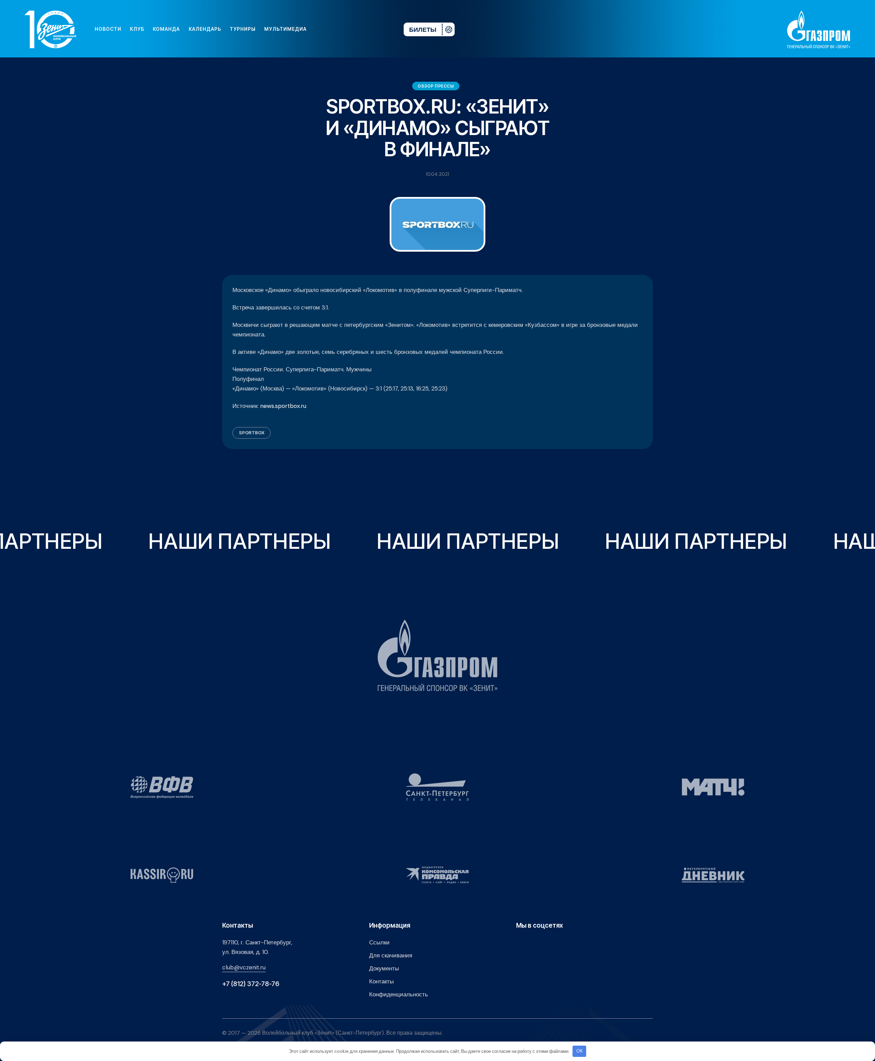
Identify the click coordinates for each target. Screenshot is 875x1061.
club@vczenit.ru (244, 967)
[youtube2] (335, 29)
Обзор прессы (436, 86)
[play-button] (346, 29)
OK (579, 1051)
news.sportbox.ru (283, 406)
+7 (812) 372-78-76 (250, 984)
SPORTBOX (251, 432)
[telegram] (356, 29)
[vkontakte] (324, 29)
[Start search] (378, 29)
